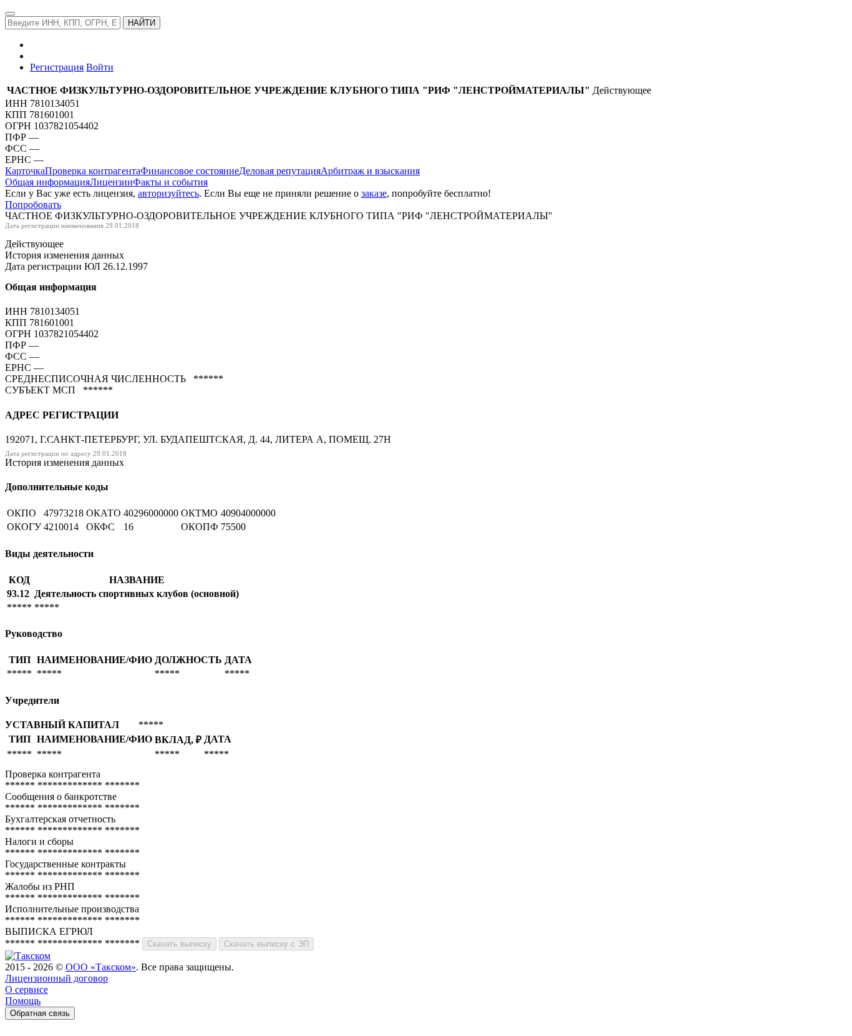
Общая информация (47, 182)
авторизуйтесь (168, 193)
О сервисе (26, 989)
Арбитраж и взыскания (370, 170)
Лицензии (111, 182)
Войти (100, 67)
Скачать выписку (179, 944)
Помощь (23, 1000)
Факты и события (170, 182)
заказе (374, 193)
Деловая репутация (280, 170)
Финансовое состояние (189, 170)
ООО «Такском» (100, 967)
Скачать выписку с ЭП (266, 944)
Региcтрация (57, 67)
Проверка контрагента (92, 170)
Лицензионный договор (56, 978)
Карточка (25, 170)
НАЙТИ (141, 22)
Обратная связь (40, 1013)
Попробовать (33, 204)
